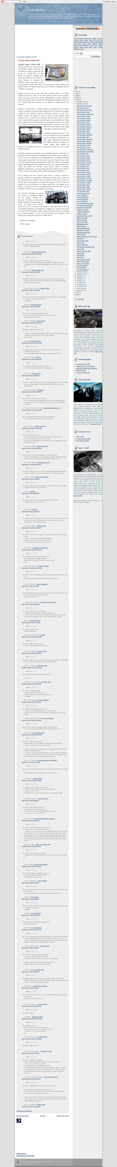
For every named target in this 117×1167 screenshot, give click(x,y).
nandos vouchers (42, 1004)
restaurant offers (37, 778)
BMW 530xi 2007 (81, 226)
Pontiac (100, 45)
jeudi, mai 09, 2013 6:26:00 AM (30, 988)
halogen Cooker (45, 288)
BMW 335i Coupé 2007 (83, 230)
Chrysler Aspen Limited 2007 (29, 60)
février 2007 (80, 288)
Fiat (95, 40)
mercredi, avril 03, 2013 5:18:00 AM (31, 527)
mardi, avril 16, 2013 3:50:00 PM (30, 820)
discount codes (36, 373)
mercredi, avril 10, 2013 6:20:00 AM (31, 702)
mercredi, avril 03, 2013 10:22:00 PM (32, 549)
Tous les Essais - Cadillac (84, 182)
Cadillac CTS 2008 (82, 213)
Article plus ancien (63, 1116)
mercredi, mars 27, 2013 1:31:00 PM (32, 410)
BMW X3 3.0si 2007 (82, 222)
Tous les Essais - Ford (83, 168)
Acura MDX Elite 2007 (83, 269)
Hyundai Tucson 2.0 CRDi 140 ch (85, 366)
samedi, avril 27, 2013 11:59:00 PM (31, 929)
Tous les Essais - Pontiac (84, 128)
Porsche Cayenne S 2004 (83, 438)
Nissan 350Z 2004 (96, 424)
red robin (42, 635)
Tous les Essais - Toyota (83, 116)
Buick (89, 38)
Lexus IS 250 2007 (82, 195)
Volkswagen (77, 49)
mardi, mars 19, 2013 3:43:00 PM (31, 306)
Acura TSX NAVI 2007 (83, 261)
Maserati (94, 44)
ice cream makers (40, 969)
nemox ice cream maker (42, 477)
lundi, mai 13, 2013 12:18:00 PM (30, 1053)
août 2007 (80, 276)
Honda (75, 42)
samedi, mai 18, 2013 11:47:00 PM (31, 1106)
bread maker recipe (37, 1016)
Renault (81, 47)
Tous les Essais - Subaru (84, 118)
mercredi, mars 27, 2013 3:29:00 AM (32, 391)
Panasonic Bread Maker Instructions (45, 818)
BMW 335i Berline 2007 (83, 228)
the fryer (38, 357)
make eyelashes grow (38, 270)
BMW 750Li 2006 (81, 370)
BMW (86, 38)
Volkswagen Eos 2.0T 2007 (84, 110)
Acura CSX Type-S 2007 (83, 259)
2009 (77, 95)
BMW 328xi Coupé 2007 (83, 232)
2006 (77, 292)
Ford (98, 40)
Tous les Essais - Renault (84, 124)
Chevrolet (99, 38)
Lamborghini (98, 42)
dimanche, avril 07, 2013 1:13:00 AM (32, 636)
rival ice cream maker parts (42, 844)
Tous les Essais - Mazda (83, 141)
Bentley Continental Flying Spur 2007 (87, 236)
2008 (77, 97)
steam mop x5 (35, 897)
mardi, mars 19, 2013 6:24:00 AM (31, 272)
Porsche (76, 47)
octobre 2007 (81, 272)
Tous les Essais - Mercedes (84, 139)
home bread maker (43, 798)
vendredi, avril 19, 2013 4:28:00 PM (31, 866)
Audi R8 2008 (80, 253)
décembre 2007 (81, 101)
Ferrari (91, 40)
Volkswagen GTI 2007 (83, 108)
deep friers (33, 491)
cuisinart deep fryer (35, 620)
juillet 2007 (80, 278)
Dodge (86, 40)
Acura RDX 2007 (81, 267)
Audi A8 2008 (80, 255)
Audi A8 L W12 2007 (82, 245)
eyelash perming (44, 946)
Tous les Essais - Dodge (83, 174)
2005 (77, 294)
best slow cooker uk (43, 566)
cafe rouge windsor (43, 700)
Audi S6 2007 (80, 257)
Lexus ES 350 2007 (82, 201)
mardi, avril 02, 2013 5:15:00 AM (30, 479)
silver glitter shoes (46, 682)
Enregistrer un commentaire (24, 1111)
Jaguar (88, 42)
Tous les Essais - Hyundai (84, 162)
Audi (78, 38)
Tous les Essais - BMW (83, 186)
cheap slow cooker (42, 665)
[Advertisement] (30, 41)
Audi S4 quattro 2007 (82, 240)
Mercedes (76, 45)
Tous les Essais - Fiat (83, 170)
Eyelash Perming (41, 525)
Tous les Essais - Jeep (83, 155)
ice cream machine (35, 913)
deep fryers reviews (46, 1051)
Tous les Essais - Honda (83, 164)
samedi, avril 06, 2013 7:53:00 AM (31, 622)
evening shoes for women (40, 986)
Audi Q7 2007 (80, 242)
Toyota (100, 47)
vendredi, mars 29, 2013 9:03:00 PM (32, 428)
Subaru (95, 47)
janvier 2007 (80, 290)
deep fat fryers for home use (48, 602)
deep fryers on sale (35, 341)
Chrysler (27, 224)
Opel (95, 45)
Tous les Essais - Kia (82, 153)
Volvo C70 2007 (78, 495)
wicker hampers (42, 880)
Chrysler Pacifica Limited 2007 (85, 203)
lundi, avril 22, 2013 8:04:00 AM (30, 882)
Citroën (81, 40)
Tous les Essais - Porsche (84, 126)
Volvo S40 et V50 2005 (82, 440)
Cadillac (94, 38)
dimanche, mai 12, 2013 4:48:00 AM (31, 1006)
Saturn (90, 47)
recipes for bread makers (51, 1077)
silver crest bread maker (41, 864)
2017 (77, 91)
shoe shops (40, 390)
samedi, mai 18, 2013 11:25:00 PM (31, 1078)
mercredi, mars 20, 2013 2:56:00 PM (32, 343)
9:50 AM (32, 220)
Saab (86, 47)
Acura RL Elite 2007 (82, 265)
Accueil (42, 1116)
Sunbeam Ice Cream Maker (40, 547)
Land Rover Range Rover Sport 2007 (86, 368)
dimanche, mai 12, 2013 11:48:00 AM (32, 1038)
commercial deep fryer (43, 462)
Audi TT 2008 (80, 249)
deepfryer (35, 509)
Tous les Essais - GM (83, 166)
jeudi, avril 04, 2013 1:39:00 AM (30, 586)
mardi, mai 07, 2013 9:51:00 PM (30, 971)
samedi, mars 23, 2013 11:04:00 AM (31, 359)
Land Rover (77, 44)
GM (101, 40)
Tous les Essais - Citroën (84, 176)
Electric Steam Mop (42, 446)
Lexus (84, 44)
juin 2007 (79, 280)
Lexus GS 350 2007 (82, 199)
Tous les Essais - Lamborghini (85, 151)
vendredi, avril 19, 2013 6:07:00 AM (31, 846)
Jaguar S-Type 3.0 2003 (83, 372)
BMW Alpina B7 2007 (82, 224)
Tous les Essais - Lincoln (84, 145)
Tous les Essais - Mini (83, 137)
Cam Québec (36, 9)
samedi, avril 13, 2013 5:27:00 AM (31, 762)
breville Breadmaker (42, 584)
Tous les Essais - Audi (83, 191)
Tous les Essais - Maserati (84, 143)
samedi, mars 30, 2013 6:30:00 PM (31, 464)
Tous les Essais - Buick (83, 184)
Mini (81, 45)
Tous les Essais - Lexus (83, 147)
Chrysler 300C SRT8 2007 (84, 207)
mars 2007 (80, 286)
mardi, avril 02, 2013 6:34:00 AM (30, 493)
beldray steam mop (40, 426)
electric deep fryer (42, 651)
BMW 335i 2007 (81, 234)
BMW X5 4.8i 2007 (82, 220)
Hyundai (80, 42)
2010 (77, 93)
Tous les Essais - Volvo (83, 112)
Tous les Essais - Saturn (83, 120)
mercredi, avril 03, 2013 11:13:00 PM (32, 568)
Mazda (100, 44)
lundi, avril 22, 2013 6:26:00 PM (30, 899)
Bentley (82, 38)
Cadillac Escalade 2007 (83, 211)
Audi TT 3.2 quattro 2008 (83, 251)
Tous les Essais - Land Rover (85, 149)
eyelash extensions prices (38, 252)
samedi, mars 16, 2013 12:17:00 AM (31, 254)
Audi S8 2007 (80, 238)
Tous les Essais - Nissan (84, 133)
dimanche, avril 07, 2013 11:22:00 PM (32, 667)
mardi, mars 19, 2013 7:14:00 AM (31, 290)
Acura (75, 38)
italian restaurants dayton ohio (52, 408)
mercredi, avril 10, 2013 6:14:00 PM (31, 720)
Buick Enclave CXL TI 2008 (84, 216)
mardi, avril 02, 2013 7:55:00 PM (30, 511)
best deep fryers (43, 1036)
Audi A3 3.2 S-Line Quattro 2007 (85, 247)
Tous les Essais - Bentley (84, 189)
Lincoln (89, 44)
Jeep (91, 42)
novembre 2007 (81, 103)
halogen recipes (41, 1104)
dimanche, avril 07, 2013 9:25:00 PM (32, 653)
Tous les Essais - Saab (83, 122)
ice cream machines (47, 718)
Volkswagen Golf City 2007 (84, 106)
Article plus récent (22, 1116)
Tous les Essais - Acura (83, 193)
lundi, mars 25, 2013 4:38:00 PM (30, 375)
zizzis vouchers (41, 321)
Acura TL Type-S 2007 (83, 263)
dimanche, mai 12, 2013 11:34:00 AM (32, 1018)
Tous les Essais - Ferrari (83, 172)
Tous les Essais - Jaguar (84, 157)
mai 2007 (79, 282)
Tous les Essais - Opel (83, 130)
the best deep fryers (36, 304)
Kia (94, 42)
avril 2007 (80, 284)
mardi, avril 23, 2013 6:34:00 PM (30, 915)
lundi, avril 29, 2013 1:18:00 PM (30, 947)
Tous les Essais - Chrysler (84, 178)
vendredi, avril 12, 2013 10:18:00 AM (32, 734)
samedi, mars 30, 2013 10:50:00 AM (31, 448)
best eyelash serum (39, 732)
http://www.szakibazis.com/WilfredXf (47, 760)
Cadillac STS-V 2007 (82, 209)
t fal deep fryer (38, 927)
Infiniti (84, 42)
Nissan (92, 45)
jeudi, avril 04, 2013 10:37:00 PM (31, 604)
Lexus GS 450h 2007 (83, 197)
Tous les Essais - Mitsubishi (84, 135)
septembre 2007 (81, 274)
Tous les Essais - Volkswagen (85, 114)
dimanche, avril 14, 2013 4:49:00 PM (32, 780)
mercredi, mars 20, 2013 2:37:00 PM (32, 322)
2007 (77, 99)
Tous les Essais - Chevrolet (84, 180)
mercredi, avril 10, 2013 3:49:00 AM (31, 683)
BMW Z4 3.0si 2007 (82, 218)
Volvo (82, 49)
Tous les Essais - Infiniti (83, 160)
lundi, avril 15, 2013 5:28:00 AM (30, 800)
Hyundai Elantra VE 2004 (83, 364)
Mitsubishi (86, 45)
